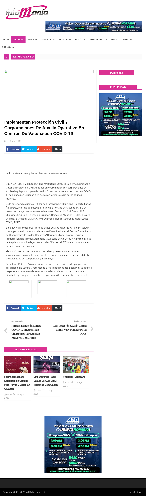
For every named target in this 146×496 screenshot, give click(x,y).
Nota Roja (96, 39)
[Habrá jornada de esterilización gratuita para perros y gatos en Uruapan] (17, 364)
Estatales (65, 39)
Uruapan (18, 39)
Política (80, 39)
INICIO (5, 39)
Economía (8, 47)
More (57, 149)
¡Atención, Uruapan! (74, 376)
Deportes (127, 39)
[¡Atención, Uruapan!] (76, 364)
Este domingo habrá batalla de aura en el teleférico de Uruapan (46, 380)
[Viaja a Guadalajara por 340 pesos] (93, 26)
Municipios (48, 39)
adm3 (9, 394)
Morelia (33, 39)
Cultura (111, 39)
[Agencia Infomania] (27, 12)
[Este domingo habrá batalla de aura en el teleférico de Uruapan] (47, 364)
